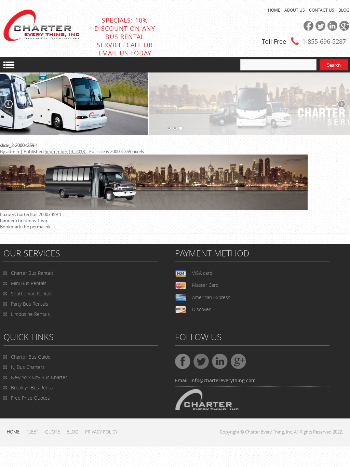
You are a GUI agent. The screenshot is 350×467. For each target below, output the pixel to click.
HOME (274, 10)
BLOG (343, 10)
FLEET (32, 432)
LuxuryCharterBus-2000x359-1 (31, 214)
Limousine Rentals (30, 314)
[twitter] (319, 29)
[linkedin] (331, 29)
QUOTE (52, 432)
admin (12, 151)
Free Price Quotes (30, 398)
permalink (40, 227)
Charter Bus (31, 356)
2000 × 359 (120, 151)
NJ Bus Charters (28, 367)
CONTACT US (321, 10)
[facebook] (307, 29)
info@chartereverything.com (223, 380)
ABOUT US (294, 10)
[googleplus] (343, 29)
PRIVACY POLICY (101, 432)
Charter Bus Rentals (32, 273)
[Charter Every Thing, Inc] (41, 39)
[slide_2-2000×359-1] (154, 208)
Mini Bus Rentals (28, 283)
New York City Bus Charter (39, 377)
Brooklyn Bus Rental (32, 387)
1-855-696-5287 (324, 41)
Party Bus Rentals (29, 304)
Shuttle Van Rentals (32, 293)
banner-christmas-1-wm (24, 220)
